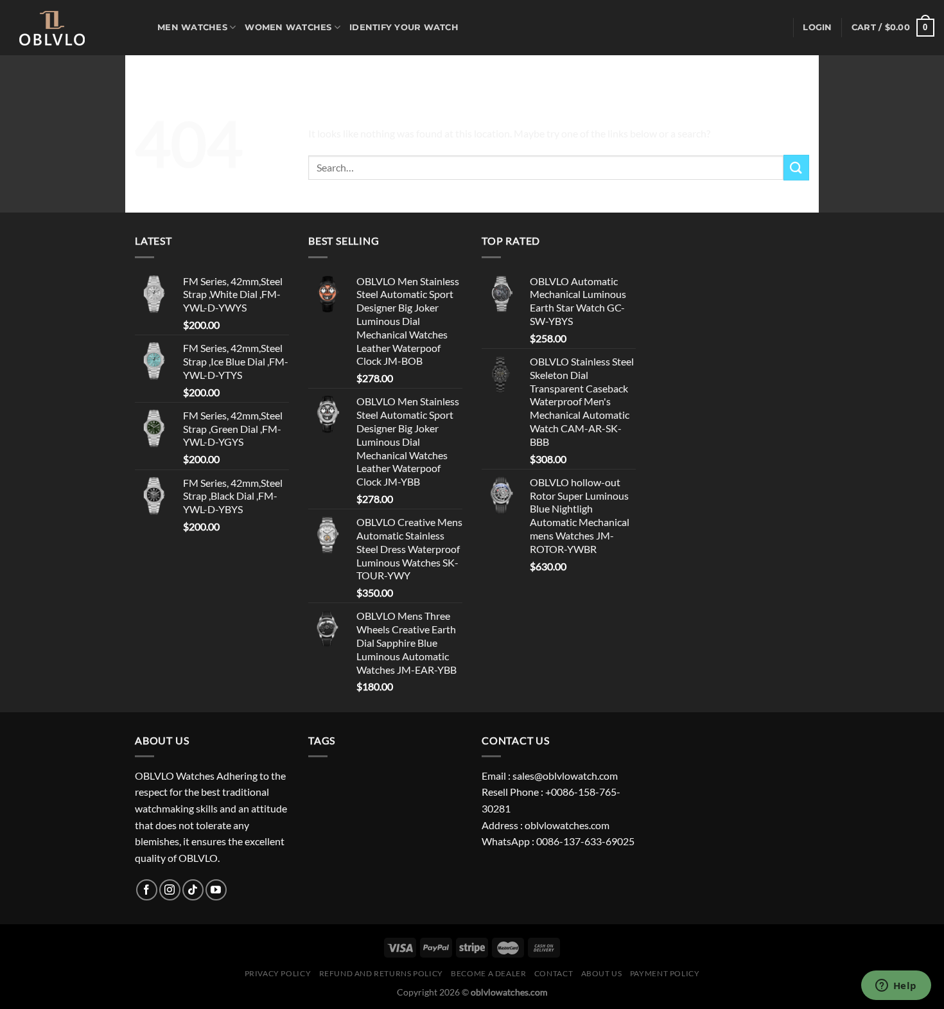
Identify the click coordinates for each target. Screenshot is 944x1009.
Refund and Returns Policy (381, 973)
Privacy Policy (278, 973)
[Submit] (796, 167)
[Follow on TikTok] (193, 889)
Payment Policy (665, 973)
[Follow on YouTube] (216, 889)
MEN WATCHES (192, 27)
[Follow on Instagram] (169, 889)
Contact (553, 973)
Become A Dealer (488, 973)
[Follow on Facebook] (146, 889)
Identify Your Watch (404, 27)
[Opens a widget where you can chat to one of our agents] (896, 986)
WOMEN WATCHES (288, 27)
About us (601, 973)
